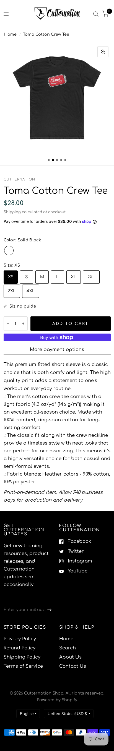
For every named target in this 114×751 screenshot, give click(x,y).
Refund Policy (19, 648)
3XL (12, 291)
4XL (31, 291)
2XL (91, 277)
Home (10, 34)
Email (9, 598)
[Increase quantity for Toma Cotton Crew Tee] (23, 324)
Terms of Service (23, 666)
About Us (70, 657)
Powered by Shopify (57, 700)
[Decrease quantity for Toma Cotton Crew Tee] (8, 324)
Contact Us (72, 666)
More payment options (57, 349)
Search (67, 648)
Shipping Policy (22, 657)
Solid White (20, 250)
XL (73, 277)
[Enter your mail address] (49, 610)
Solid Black (9, 250)
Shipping (12, 212)
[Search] (95, 14)
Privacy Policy (20, 638)
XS (11, 277)
